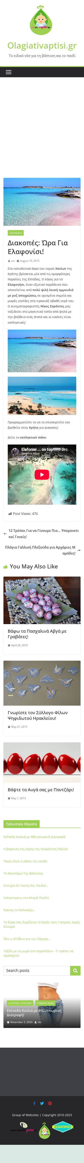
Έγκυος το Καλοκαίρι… (19, 910)
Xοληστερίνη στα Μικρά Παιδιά (26, 898)
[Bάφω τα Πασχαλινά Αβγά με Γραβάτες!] (42, 579)
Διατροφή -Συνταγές (20, 1003)
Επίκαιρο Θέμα (45, 1003)
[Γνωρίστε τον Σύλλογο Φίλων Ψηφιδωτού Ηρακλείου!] (42, 663)
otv (13, 261)
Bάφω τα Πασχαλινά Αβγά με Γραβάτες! (37, 634)
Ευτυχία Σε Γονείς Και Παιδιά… (25, 885)
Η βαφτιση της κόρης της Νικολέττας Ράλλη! (35, 849)
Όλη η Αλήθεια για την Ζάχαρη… (27, 939)
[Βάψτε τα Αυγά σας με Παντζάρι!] (42, 745)
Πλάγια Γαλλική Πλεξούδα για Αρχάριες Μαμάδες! (40, 550)
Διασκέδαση (15, 232)
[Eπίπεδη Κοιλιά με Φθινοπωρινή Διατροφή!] (42, 985)
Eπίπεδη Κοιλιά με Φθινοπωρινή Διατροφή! (34, 837)
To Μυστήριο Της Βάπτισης (23, 873)
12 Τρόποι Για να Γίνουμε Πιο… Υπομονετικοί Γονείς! (44, 533)
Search (75, 970)
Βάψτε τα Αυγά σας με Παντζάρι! (41, 790)
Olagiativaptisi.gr (42, 45)
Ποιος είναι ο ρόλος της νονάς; (25, 861)
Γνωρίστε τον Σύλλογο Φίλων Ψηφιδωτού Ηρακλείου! (38, 715)
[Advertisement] (42, 134)
